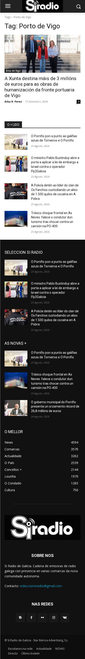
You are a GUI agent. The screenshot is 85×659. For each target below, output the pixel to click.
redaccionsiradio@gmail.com (41, 586)
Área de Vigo (13, 70)
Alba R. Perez (13, 101)
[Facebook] (31, 617)
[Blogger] (20, 617)
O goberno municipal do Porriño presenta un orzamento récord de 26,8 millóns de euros (55, 406)
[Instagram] (53, 617)
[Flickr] (42, 617)
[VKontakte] (64, 617)
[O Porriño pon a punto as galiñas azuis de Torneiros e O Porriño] (16, 142)
